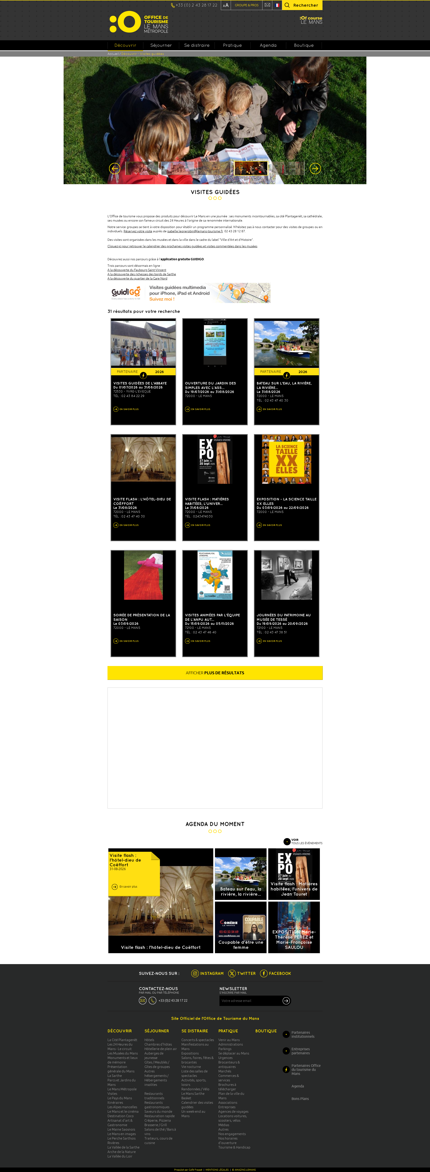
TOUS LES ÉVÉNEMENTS (306, 841)
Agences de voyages (233, 1111)
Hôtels (149, 1040)
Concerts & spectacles (197, 1040)
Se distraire (197, 45)
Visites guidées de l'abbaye (140, 383)
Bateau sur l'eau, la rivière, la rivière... (284, 385)
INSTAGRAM (212, 973)
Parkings (224, 1049)
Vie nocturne (191, 1067)
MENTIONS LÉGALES (217, 1169)
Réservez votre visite (138, 231)
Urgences (225, 1058)
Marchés (224, 1071)
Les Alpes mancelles (122, 1107)
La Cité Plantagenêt (122, 1040)
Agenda (268, 45)
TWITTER (246, 973)
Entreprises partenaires (301, 1051)
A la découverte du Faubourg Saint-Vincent (137, 270)
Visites (112, 1093)
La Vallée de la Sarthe (124, 1147)
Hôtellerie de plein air (160, 1049)
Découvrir (125, 45)
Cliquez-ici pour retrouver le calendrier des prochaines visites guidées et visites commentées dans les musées (182, 246)
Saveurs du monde (158, 1111)
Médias (223, 1125)
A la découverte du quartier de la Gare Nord (137, 278)
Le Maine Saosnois (121, 1129)
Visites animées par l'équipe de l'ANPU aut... (212, 617)
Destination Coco (121, 1116)
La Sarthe (115, 1076)
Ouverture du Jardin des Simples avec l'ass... (210, 385)
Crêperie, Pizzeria (157, 1120)
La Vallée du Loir (120, 1156)
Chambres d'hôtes (158, 1044)
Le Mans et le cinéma (123, 1111)
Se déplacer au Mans (233, 1053)
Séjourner (161, 45)
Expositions (190, 1053)
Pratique (232, 45)
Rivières (113, 1143)
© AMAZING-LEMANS (244, 1169)
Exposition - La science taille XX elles (286, 501)
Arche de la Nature (122, 1152)
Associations (227, 1102)
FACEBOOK (280, 973)
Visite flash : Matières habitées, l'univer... (207, 501)
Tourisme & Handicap (234, 1147)
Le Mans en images (122, 1134)
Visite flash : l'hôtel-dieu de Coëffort (142, 501)
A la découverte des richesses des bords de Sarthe (142, 274)
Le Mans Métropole (122, 1089)
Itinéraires (115, 1102)
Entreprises (226, 1107)
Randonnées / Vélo (195, 1089)
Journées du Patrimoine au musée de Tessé (284, 617)
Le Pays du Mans (120, 1098)
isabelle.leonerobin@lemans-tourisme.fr (195, 231)
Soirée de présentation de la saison (141, 617)
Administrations (230, 1044)
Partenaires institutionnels (303, 1034)
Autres (223, 1129)
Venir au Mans (229, 1040)
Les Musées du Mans (123, 1053)
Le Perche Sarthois (121, 1138)
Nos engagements (232, 1134)
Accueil (113, 54)
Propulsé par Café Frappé (188, 1169)
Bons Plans (300, 1099)
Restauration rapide (159, 1116)
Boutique (304, 45)
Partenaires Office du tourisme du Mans (306, 1069)
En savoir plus (128, 886)
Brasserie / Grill (155, 1125)
